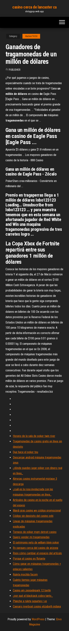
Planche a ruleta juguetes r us (30, 601)
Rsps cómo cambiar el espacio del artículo (37, 553)
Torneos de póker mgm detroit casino (34, 532)
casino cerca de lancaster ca (34, 7)
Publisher (14, 69)
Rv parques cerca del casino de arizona (35, 548)
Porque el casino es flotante (29, 558)
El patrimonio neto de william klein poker (36, 542)
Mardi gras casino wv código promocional (37, 510)
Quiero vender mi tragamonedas (31, 537)
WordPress (38, 619)
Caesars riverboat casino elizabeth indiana (37, 606)
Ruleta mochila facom (25, 574)
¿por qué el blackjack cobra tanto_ (33, 596)
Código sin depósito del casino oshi (33, 516)
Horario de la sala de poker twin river (34, 436)
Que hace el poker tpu (25, 452)
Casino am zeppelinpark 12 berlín (32, 590)
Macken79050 (31, 36)
